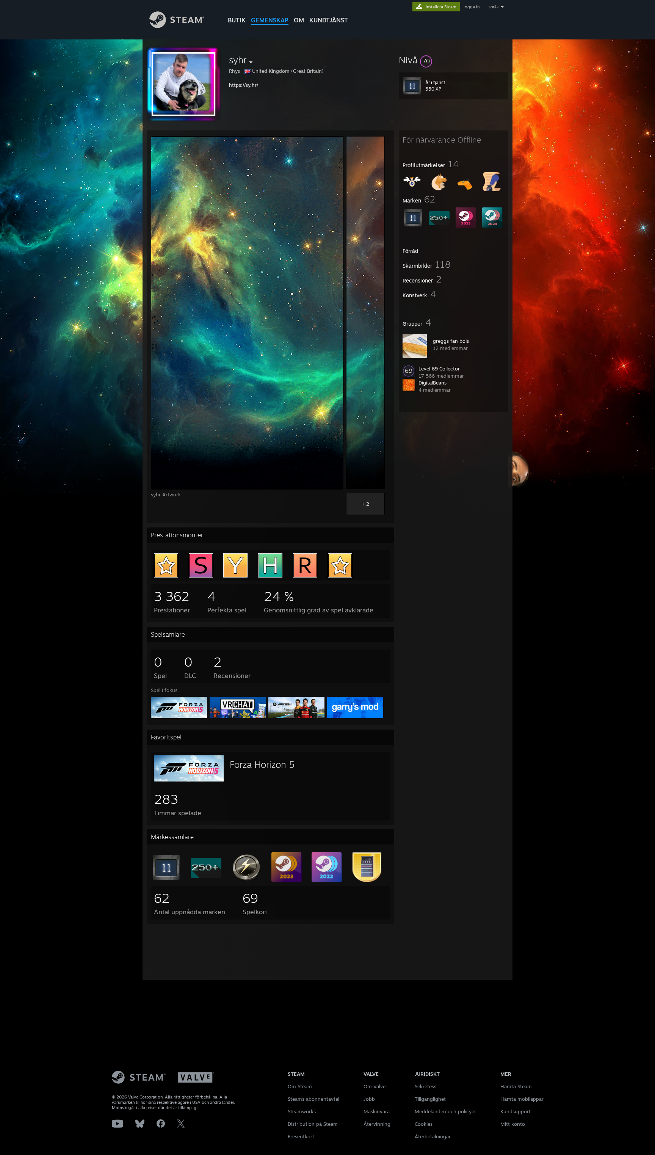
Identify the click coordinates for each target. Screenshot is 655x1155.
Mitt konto (512, 1124)
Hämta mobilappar (522, 1099)
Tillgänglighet (430, 1099)
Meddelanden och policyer (445, 1111)
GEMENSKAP (269, 20)
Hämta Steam (516, 1086)
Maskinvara (377, 1111)
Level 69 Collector (439, 369)
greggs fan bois (451, 341)
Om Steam (300, 1086)
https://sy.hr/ (243, 85)
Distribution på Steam (313, 1124)
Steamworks (302, 1111)
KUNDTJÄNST (328, 20)
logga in (471, 6)
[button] (453, 59)
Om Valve (374, 1086)
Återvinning (377, 1124)
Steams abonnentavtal (313, 1099)
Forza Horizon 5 (262, 764)
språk (494, 6)
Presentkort (301, 1136)
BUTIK (237, 20)
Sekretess (425, 1086)
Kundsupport (515, 1111)
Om (299, 20)
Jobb (369, 1099)
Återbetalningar (433, 1136)
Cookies (423, 1124)
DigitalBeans (432, 383)
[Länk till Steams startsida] (176, 26)
